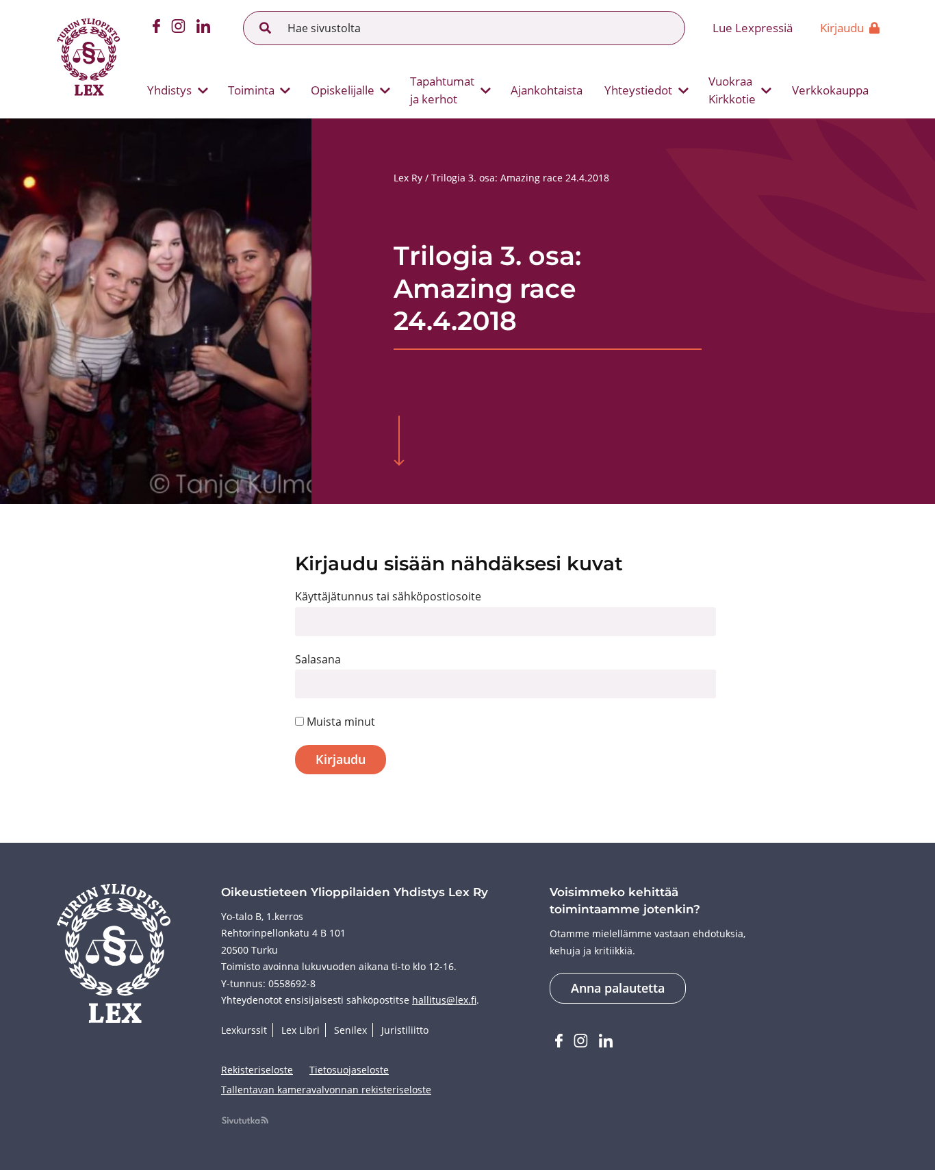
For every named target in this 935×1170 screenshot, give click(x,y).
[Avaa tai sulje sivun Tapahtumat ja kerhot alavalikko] (485, 90)
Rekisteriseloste (257, 1069)
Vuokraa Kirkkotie (732, 90)
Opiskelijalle (342, 90)
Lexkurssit (244, 1030)
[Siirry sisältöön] (399, 442)
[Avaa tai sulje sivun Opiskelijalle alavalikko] (385, 90)
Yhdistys (169, 90)
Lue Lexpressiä (753, 28)
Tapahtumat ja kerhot (442, 90)
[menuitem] (172, 90)
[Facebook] (156, 28)
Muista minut (339, 721)
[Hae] (265, 28)
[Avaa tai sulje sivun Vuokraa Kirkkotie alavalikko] (766, 90)
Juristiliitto (404, 1030)
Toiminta (251, 90)
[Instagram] (178, 28)
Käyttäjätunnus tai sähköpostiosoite (388, 596)
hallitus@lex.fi (444, 999)
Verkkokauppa (830, 90)
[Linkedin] (203, 28)
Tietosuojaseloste (349, 1069)
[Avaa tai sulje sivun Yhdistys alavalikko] (202, 90)
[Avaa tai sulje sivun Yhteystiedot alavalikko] (683, 90)
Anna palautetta (618, 988)
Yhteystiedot (638, 90)
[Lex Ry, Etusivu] (88, 58)
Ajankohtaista (546, 90)
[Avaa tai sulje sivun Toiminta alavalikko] (285, 90)
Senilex (350, 1030)
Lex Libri (300, 1030)
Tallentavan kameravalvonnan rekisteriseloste (326, 1089)
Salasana (318, 659)
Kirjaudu (842, 28)
